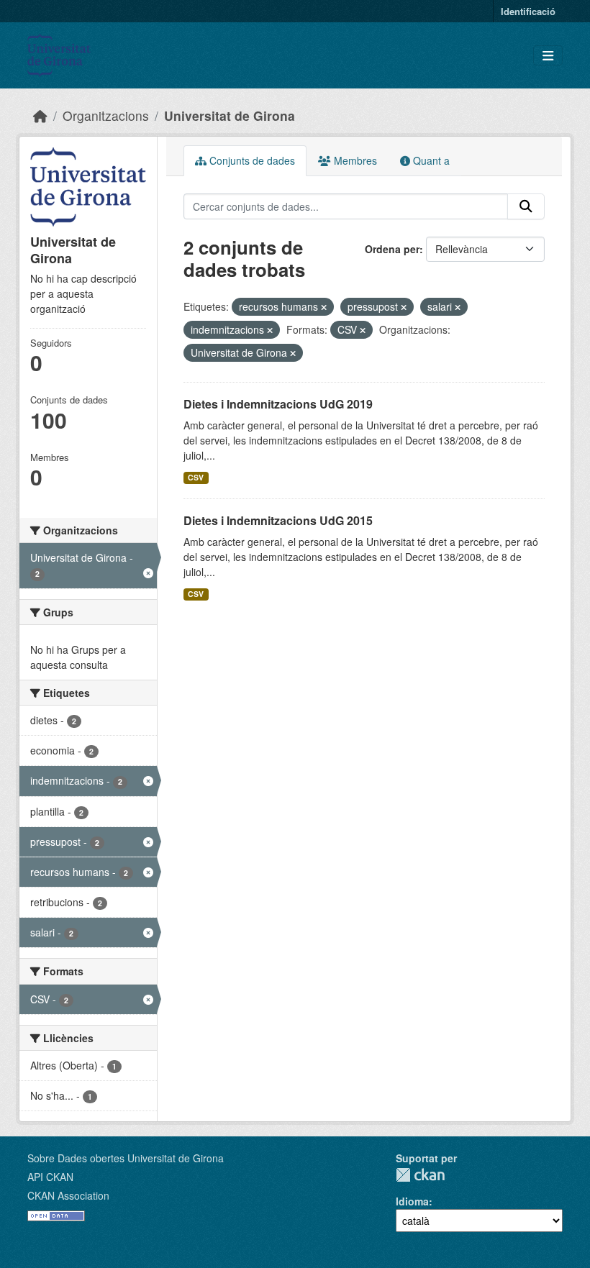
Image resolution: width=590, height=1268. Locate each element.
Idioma (412, 1201)
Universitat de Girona (229, 115)
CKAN (420, 1174)
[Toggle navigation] (548, 55)
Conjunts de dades (250, 160)
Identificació (528, 11)
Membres (354, 160)
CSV (196, 477)
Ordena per (392, 249)
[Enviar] (526, 206)
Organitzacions (106, 115)
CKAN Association (68, 1195)
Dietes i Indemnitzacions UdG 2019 (278, 404)
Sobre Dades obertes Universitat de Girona (125, 1158)
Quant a (430, 160)
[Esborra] (324, 307)
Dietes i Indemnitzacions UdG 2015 (278, 520)
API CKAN (50, 1176)
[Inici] (40, 115)
